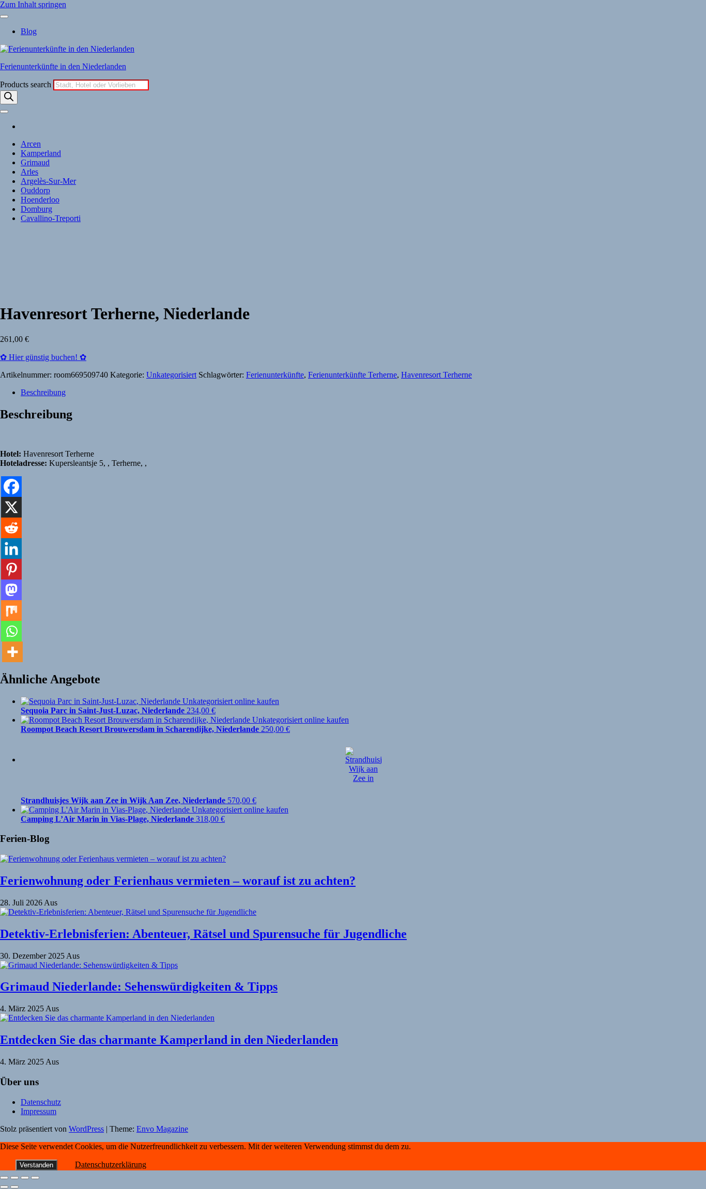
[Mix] (11, 610)
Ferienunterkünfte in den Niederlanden (63, 66)
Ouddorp (35, 190)
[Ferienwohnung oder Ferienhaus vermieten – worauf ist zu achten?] (113, 858)
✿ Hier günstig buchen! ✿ (43, 357)
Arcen (31, 143)
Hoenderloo (40, 199)
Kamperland (41, 153)
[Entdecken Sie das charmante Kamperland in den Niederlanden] (107, 1017)
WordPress (86, 1128)
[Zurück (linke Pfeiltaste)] (4, 1186)
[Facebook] (11, 486)
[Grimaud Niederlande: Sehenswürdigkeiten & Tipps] (89, 965)
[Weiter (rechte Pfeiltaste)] (14, 1186)
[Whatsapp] (11, 631)
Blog (29, 31)
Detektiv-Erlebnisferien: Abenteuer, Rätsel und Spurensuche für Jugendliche (203, 934)
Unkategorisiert (171, 374)
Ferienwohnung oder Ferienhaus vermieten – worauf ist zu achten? (178, 880)
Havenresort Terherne (436, 374)
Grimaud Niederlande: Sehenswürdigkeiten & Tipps (139, 986)
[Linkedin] (11, 548)
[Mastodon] (11, 590)
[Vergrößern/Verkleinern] (4, 1177)
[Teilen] (25, 1177)
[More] (12, 652)
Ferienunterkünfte (275, 374)
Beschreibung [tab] (43, 392)
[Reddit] (11, 528)
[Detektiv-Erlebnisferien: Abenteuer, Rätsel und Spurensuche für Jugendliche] (128, 912)
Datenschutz (41, 1102)
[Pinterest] (11, 569)
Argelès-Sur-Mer (48, 181)
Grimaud (35, 162)
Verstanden (36, 1165)
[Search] (9, 97)
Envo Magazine (162, 1128)
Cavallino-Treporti (51, 218)
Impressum (38, 1111)
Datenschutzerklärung (110, 1164)
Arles (29, 171)
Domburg (36, 209)
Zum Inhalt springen (33, 4)
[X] (11, 507)
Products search (26, 84)
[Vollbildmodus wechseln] (14, 1177)
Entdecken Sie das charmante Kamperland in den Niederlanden (169, 1039)
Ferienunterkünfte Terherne (352, 374)
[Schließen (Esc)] (35, 1177)
